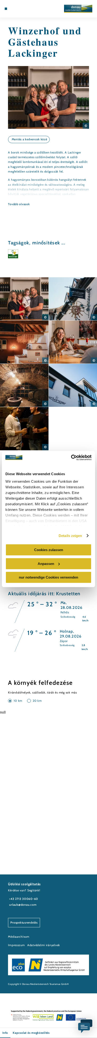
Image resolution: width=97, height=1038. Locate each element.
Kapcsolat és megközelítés (31, 1032)
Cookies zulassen (48, 550)
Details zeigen (70, 536)
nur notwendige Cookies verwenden (48, 577)
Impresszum (16, 945)
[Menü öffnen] (6, 9)
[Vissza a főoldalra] (78, 9)
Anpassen (46, 564)
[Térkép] (13, 9)
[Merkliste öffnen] (17, 9)
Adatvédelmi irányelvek (43, 945)
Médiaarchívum (18, 936)
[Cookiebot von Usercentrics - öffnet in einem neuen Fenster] (71, 457)
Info (5, 1032)
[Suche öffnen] (20, 9)
